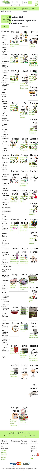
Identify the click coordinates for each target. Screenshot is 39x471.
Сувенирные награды (4, 203)
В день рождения (4, 66)
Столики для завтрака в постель (4, 317)
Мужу (11, 57)
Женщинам (4, 61)
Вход (32, 8)
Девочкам (13, 107)
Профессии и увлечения (4, 157)
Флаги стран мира (24, 261)
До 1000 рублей (33, 64)
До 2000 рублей (33, 66)
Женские (12, 76)
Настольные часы (33, 360)
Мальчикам (13, 105)
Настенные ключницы (4, 296)
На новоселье (4, 43)
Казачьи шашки (24, 196)
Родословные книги (4, 270)
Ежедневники (14, 225)
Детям (4, 96)
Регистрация (34, 10)
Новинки (5, 27)
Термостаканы (14, 257)
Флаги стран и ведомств (4, 217)
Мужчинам (4, 58)
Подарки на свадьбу (4, 113)
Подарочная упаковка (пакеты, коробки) (4, 341)
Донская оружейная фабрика (23, 200)
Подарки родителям (4, 119)
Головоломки (4, 199)
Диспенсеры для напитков (4, 325)
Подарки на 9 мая (4, 91)
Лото (30, 302)
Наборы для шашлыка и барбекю (13, 285)
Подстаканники (4, 266)
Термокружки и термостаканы (4, 209)
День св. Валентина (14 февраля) (23, 418)
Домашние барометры (4, 276)
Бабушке (22, 61)
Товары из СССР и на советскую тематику (14, 198)
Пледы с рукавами (4, 261)
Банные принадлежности (4, 194)
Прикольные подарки (4, 107)
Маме (21, 57)
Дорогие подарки (4, 130)
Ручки (11, 231)
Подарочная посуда (4, 184)
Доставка (26, 8)
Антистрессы (4, 138)
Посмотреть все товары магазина (6, 19)
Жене (21, 59)
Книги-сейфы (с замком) (4, 286)
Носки (21, 148)
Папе (11, 61)
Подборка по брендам (4, 164)
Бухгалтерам (23, 185)
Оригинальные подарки (4, 71)
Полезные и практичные (4, 143)
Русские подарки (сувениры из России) (4, 51)
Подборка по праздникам (4, 349)
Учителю (22, 180)
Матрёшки (31, 44)
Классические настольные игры (4, 254)
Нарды (31, 300)
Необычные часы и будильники (4, 303)
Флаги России (23, 257)
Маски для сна (23, 150)
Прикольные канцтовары (4, 189)
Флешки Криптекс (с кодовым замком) (4, 227)
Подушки (4, 179)
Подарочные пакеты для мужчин (13, 421)
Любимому (13, 59)
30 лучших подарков (4, 101)
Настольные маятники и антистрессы (23, 162)
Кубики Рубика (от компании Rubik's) (33, 223)
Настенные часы (33, 358)
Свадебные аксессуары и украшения (32, 133)
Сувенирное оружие (4, 175)
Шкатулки (4, 249)
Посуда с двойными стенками (32, 214)
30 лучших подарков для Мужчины (23, 114)
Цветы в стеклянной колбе (4, 243)
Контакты (24, 11)
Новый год (23, 422)
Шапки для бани (24, 229)
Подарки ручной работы (4, 150)
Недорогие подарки (4, 85)
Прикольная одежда (4, 125)
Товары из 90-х (4, 170)
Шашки (31, 298)
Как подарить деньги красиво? (4, 333)
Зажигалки (4, 280)
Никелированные (24, 309)
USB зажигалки (24, 329)
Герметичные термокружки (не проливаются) (14, 261)
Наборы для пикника (4, 235)
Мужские (12, 78)
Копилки (4, 292)
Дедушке (12, 62)
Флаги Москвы (23, 259)
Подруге (22, 62)
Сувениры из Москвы (4, 37)
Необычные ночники (4, 309)
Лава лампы (13, 374)
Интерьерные (4, 134)
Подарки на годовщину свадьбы (4, 78)
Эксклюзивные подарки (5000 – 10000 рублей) (33, 150)
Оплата (26, 10)
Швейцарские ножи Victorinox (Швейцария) (33, 166)
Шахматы (31, 296)
